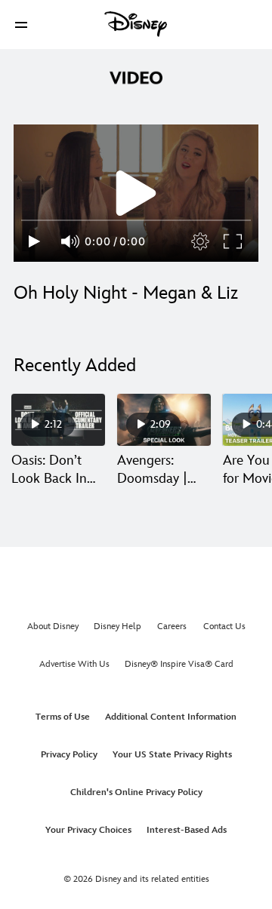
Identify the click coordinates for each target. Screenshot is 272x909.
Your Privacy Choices (88, 830)
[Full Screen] (233, 241)
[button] (21, 24)
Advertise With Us (74, 664)
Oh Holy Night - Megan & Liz (126, 293)
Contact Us (224, 626)
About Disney (53, 626)
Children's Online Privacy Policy (136, 792)
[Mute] (71, 241)
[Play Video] (136, 193)
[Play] (34, 241)
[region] (136, 193)
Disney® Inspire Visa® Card (179, 664)
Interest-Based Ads (187, 830)
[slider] (136, 220)
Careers (172, 626)
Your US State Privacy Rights (172, 754)
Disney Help (117, 626)
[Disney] (136, 24)
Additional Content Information (170, 717)
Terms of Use (63, 717)
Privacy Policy (69, 754)
